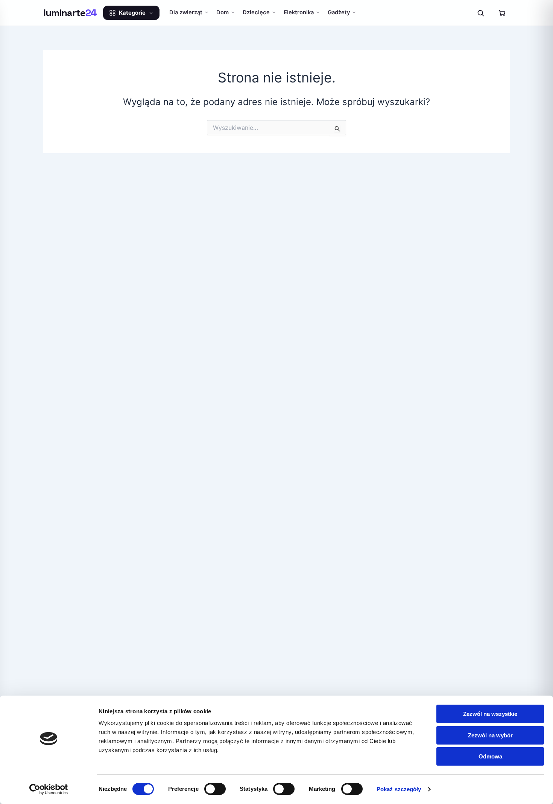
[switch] (215, 789)
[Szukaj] (480, 13)
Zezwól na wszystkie (490, 714)
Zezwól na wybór (490, 735)
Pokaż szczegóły (399, 789)
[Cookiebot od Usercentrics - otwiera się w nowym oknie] (49, 789)
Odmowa (490, 756)
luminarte (70, 13)
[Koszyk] (502, 13)
